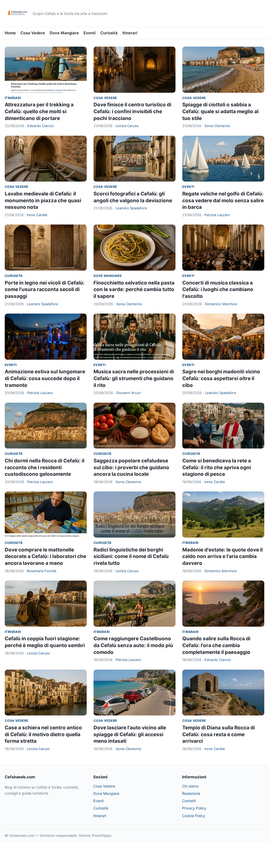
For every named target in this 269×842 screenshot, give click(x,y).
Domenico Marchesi (221, 304)
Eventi (90, 32)
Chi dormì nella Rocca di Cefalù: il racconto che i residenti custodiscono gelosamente (44, 467)
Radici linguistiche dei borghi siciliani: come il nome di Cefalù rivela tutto (131, 556)
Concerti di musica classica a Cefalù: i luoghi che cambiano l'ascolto (217, 289)
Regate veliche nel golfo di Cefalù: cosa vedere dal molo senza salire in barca (223, 200)
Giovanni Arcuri (128, 393)
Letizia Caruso (127, 126)
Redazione (191, 793)
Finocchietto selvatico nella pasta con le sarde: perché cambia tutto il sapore (134, 289)
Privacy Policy (194, 808)
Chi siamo (190, 786)
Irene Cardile (37, 215)
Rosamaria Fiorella (41, 571)
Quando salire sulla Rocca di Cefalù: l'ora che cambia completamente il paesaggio (216, 645)
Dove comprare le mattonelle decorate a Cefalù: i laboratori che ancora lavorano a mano (45, 556)
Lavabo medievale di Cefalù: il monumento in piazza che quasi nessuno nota (43, 200)
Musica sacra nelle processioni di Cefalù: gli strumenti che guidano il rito (134, 378)
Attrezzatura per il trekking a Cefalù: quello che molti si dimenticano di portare (39, 111)
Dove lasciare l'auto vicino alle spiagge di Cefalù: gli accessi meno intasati (130, 734)
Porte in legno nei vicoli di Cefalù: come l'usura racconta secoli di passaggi (45, 289)
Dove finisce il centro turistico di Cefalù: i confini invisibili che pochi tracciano (132, 111)
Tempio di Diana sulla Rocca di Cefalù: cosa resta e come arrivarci (218, 734)
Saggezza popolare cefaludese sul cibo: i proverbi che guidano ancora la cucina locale (131, 467)
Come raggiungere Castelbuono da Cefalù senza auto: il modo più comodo (133, 645)
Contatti (189, 801)
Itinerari (129, 32)
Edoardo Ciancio (40, 126)
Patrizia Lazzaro (217, 215)
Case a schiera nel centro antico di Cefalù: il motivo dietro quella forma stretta (43, 734)
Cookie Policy (193, 815)
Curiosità (109, 32)
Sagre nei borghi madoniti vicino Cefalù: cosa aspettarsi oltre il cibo (221, 378)
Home (10, 32)
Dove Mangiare (64, 32)
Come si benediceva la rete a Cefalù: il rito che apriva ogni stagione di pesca (216, 467)
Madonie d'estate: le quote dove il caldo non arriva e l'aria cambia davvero (222, 556)
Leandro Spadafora (131, 208)
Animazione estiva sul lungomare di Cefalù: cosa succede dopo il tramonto (45, 378)
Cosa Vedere (32, 32)
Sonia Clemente (217, 126)
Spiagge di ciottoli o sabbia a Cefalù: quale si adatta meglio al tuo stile (220, 111)
